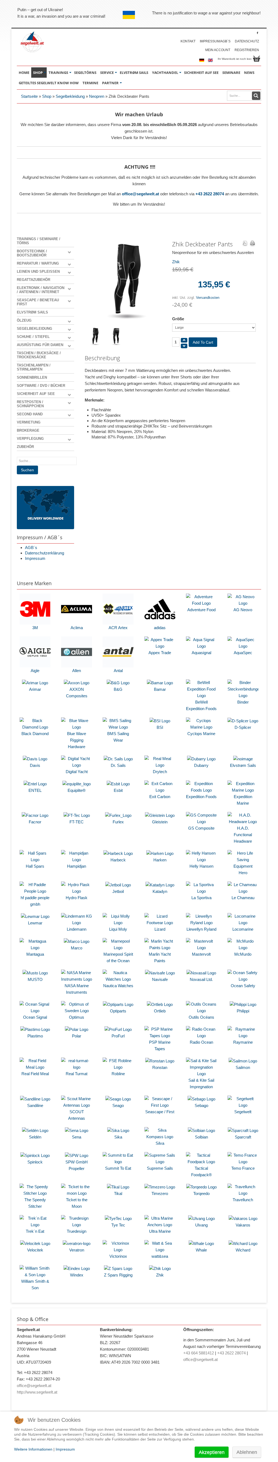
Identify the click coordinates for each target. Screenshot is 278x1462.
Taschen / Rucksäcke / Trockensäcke (39, 355)
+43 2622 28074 (209, 194)
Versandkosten (207, 298)
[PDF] (245, 243)
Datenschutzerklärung (44, 553)
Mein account (217, 50)
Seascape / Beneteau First (38, 302)
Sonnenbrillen (32, 377)
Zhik (176, 261)
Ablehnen (246, 1452)
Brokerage (28, 430)
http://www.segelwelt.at (37, 1392)
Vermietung (28, 422)
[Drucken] (252, 243)
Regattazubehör (33, 280)
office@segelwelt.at (140, 194)
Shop (46, 96)
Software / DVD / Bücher (41, 386)
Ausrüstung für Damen (40, 345)
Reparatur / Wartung (38, 263)
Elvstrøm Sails (32, 312)
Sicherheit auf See (36, 394)
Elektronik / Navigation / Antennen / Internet (40, 290)
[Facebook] (257, 33)
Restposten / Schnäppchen (30, 404)
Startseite (29, 96)
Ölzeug (24, 320)
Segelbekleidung (70, 96)
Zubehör (25, 447)
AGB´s (31, 547)
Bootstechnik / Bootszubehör (32, 253)
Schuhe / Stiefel (33, 337)
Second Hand (30, 414)
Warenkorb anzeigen (256, 58)
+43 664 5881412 (198, 1353)
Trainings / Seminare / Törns (38, 241)
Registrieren (247, 50)
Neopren (96, 96)
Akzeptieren (212, 1452)
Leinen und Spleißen (38, 271)
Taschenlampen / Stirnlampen (33, 367)
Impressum (35, 558)
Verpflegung (30, 439)
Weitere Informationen (33, 1449)
